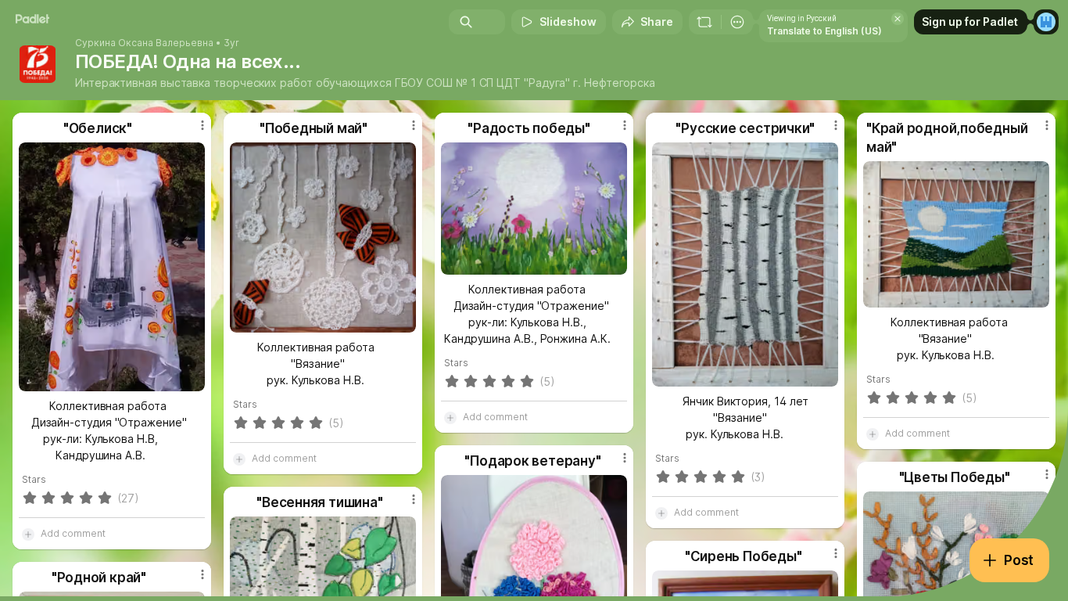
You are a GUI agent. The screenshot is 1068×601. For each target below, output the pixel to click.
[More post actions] (202, 125)
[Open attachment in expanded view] (112, 266)
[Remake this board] (704, 21)
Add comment (73, 533)
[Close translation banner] (897, 19)
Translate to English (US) (824, 31)
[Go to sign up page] (1046, 21)
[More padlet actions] (737, 21)
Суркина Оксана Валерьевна (144, 43)
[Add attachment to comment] (28, 533)
